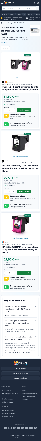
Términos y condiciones (28, 435)
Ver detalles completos (20, 78)
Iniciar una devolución (29, 397)
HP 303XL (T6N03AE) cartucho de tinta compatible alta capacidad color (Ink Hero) (20, 250)
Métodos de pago (7, 399)
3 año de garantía (20, 368)
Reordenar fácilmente (8, 413)
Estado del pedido (7, 417)
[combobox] (20, 8)
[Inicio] (2, 23)
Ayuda (24, 390)
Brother (4, 14)
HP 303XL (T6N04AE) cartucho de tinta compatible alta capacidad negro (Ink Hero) (20, 168)
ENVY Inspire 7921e (20, 23)
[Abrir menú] (2, 3)
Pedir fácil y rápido (20, 378)
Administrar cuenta (8, 410)
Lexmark (30, 14)
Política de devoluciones (29, 393)
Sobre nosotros (6, 390)
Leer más (4, 42)
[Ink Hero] (9, 3)
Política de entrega (8, 402)
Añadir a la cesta (25, 110)
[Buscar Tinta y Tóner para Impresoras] (37, 8)
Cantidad (6, 107)
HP (24, 14)
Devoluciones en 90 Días (20, 373)
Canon (12, 14)
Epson (19, 14)
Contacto (25, 400)
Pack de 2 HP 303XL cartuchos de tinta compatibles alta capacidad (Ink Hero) (20, 88)
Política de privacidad (14, 435)
